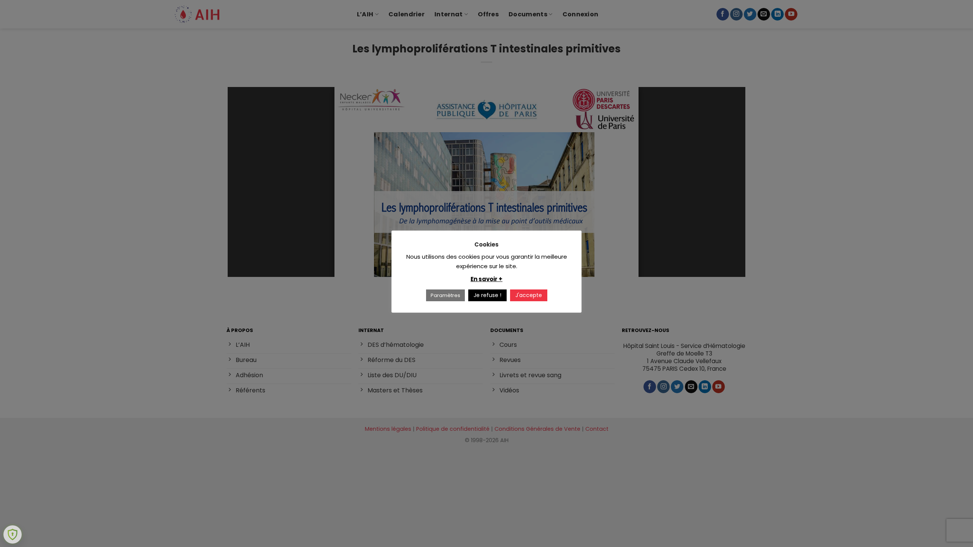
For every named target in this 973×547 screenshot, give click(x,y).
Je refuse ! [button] (487, 295)
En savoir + (486, 279)
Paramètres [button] (445, 295)
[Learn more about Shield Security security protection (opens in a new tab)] (12, 534)
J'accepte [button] (528, 295)
